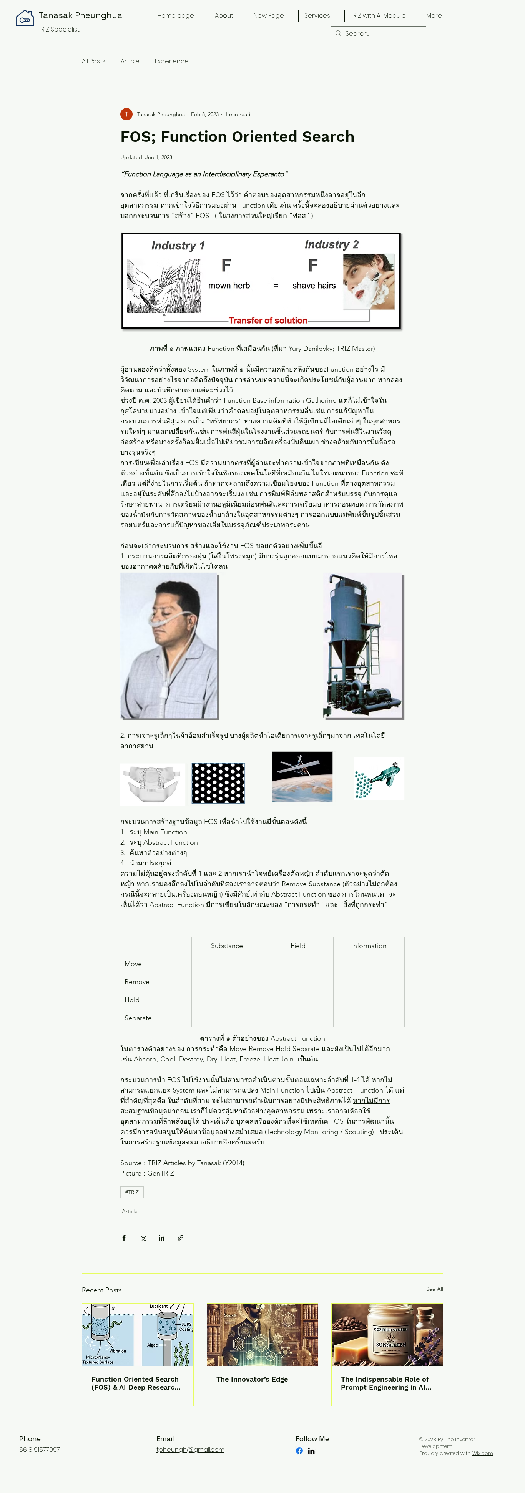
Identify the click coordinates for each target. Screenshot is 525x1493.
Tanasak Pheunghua (80, 15)
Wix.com (482, 1453)
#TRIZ (132, 1192)
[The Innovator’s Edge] (262, 1335)
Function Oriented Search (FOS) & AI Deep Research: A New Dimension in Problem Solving (136, 1383)
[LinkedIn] (311, 1450)
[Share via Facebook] (124, 1237)
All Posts (93, 61)
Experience (172, 61)
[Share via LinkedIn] (161, 1237)
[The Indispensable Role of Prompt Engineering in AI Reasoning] (387, 1335)
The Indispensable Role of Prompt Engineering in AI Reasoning (385, 1383)
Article (130, 61)
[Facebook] (299, 1450)
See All (434, 1288)
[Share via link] (180, 1237)
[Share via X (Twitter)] (142, 1237)
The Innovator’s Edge (252, 1379)
